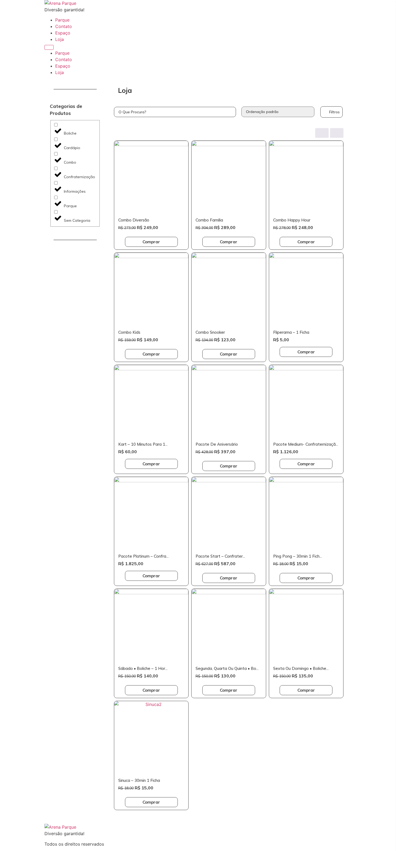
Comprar (151, 241)
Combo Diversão (133, 220)
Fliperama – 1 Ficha (291, 332)
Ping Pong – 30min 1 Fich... (297, 556)
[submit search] (232, 112)
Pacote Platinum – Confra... (143, 556)
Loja (59, 39)
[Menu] (49, 47)
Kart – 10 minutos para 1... (143, 444)
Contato (63, 26)
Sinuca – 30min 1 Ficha (139, 780)
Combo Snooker (210, 332)
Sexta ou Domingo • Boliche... (301, 668)
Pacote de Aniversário (217, 444)
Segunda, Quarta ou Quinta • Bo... (227, 668)
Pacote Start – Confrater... (220, 556)
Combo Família (209, 220)
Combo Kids (129, 332)
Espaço (62, 33)
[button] (331, 112)
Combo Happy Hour (291, 220)
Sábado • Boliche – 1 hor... (143, 668)
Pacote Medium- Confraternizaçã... (305, 444)
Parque (62, 20)
